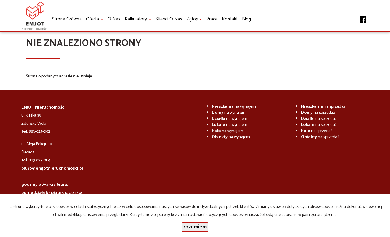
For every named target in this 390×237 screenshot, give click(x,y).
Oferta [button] (93, 19)
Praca (212, 19)
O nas (114, 19)
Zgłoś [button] (192, 19)
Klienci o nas (168, 19)
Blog (246, 19)
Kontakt (230, 19)
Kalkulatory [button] (136, 19)
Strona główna (67, 19)
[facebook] (362, 16)
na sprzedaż (323, 106)
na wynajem (234, 106)
